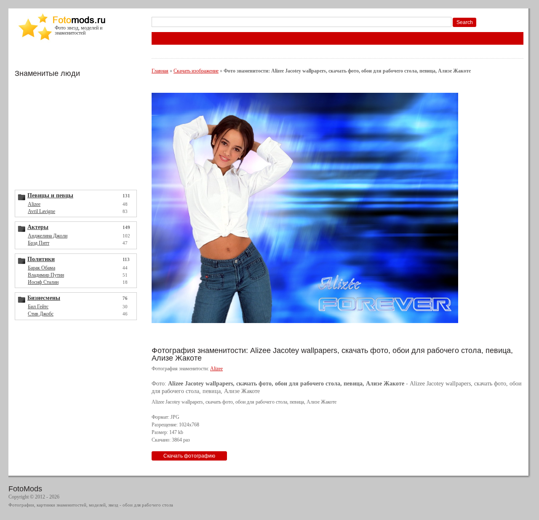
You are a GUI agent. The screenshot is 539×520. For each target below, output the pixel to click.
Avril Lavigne (41, 211)
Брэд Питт (38, 243)
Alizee (34, 204)
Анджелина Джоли (47, 236)
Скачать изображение (196, 71)
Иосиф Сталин (43, 282)
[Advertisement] (78, 133)
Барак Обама (41, 268)
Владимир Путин (46, 275)
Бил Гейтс (38, 307)
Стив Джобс (40, 314)
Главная (160, 71)
